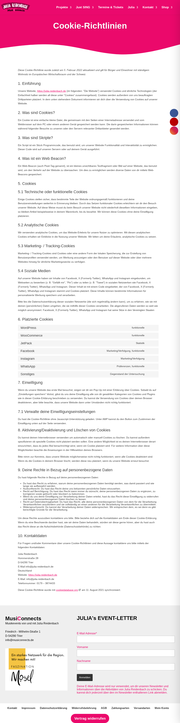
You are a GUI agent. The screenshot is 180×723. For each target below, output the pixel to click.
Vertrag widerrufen (90, 718)
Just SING (83, 7)
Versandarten (142, 707)
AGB (104, 707)
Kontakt (12, 707)
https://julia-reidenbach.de (51, 91)
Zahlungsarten (120, 707)
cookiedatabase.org (67, 590)
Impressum (28, 707)
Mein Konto (162, 707)
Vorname (82, 647)
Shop (165, 7)
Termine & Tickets (110, 7)
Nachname (84, 660)
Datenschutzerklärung (53, 707)
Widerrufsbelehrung (84, 707)
